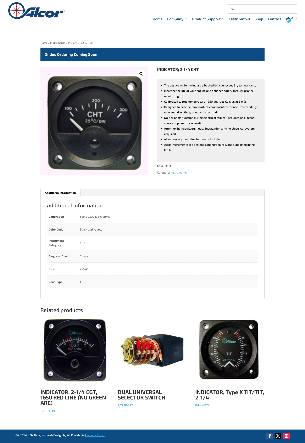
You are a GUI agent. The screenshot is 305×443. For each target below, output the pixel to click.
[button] (141, 74)
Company (175, 19)
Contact (274, 19)
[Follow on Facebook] (269, 436)
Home (158, 19)
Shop (259, 19)
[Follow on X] (278, 436)
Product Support (206, 19)
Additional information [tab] (60, 192)
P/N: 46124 (229, 398)
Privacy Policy (96, 435)
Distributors (239, 19)
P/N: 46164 (73, 400)
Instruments (57, 42)
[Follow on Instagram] (286, 436)
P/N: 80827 (141, 398)
